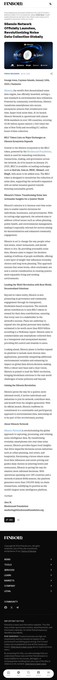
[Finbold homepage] (28, 537)
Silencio (8, 90)
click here (40, 15)
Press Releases (11, 74)
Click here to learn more (21, 647)
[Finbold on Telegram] (17, 607)
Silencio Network (12, 430)
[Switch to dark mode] (51, 4)
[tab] (8, 673)
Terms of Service (28, 551)
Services (9, 570)
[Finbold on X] (11, 607)
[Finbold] (13, 3)
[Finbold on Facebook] (5, 607)
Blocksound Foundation (39, 151)
